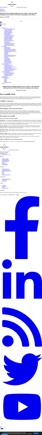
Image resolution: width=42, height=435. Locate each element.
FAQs (3, 171)
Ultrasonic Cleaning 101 (6, 169)
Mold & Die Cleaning (8, 39)
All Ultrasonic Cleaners (8, 70)
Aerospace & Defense (8, 29)
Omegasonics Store (5, 77)
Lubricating (6, 52)
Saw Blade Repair (7, 42)
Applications (4, 46)
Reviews (3, 187)
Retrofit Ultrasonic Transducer (9, 69)
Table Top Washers (7, 65)
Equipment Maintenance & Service (10, 51)
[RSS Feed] (22, 349)
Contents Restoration (6, 71)
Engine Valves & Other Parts (9, 56)
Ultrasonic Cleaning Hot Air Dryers (10, 68)
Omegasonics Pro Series (8, 64)
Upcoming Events (5, 188)
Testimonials (4, 163)
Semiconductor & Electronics (9, 43)
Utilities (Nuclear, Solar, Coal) (9, 45)
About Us (4, 185)
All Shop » (6, 78)
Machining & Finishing (8, 37)
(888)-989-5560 (4, 153)
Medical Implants (7, 48)
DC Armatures (6, 58)
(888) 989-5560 (2, 10)
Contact (3, 83)
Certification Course (7, 75)
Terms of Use (4, 180)
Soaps (5, 79)
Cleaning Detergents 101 (6, 170)
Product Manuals (5, 164)
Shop (3, 162)
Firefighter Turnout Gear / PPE (9, 50)
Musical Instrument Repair (9, 40)
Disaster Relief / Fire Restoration (10, 49)
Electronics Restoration (8, 74)
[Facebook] (22, 258)
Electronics (6, 57)
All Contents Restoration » (9, 72)
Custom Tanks (4, 76)
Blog (3, 172)
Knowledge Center (5, 168)
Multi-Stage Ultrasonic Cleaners (9, 66)
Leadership (4, 186)
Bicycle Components (8, 31)
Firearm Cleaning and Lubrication (10, 55)
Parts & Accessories (7, 82)
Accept (36, 433)
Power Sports (6, 41)
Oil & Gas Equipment (8, 62)
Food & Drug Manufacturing (9, 35)
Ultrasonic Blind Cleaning (8, 44)
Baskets (5, 81)
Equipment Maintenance (8, 32)
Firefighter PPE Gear (8, 34)
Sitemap (17, 194)
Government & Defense (8, 36)
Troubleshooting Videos (6, 174)
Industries (4, 27)
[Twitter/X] (22, 388)
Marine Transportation (8, 38)
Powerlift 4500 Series (8, 67)
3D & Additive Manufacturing (9, 28)
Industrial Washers (5, 63)
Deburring (6, 54)
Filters (5, 80)
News (3, 173)
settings (30, 433)
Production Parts (7, 47)
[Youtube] (22, 423)
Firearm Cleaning (7, 33)
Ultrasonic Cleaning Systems (9, 73)
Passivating (6, 53)
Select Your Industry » (4, 7)
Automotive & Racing (8, 30)
